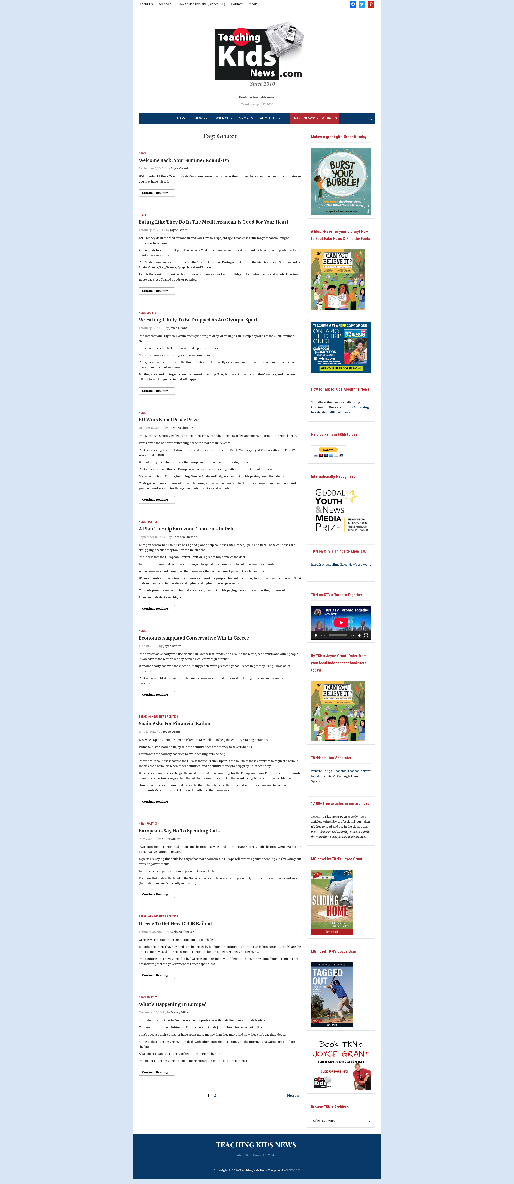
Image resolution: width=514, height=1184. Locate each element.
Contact (237, 4)
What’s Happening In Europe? (172, 1004)
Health (143, 215)
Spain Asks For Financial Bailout (175, 723)
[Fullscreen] (366, 635)
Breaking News (149, 716)
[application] (341, 623)
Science (222, 118)
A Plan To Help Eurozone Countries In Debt (187, 529)
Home (182, 118)
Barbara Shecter (180, 428)
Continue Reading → (157, 193)
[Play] (316, 635)
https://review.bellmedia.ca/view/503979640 (341, 564)
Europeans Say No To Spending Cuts (179, 831)
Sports (246, 118)
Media (253, 4)
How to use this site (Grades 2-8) (201, 4)
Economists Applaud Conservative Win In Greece (194, 638)
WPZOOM (293, 1170)
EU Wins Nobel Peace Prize (169, 420)
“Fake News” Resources (315, 118)
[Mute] (360, 635)
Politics (152, 521)
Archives (165, 4)
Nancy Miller (170, 839)
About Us (146, 4)
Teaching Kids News (256, 1144)
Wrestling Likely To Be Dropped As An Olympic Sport (198, 320)
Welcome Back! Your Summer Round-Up (184, 160)
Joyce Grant (179, 168)
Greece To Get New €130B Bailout (175, 923)
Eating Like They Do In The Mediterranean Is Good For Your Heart (214, 222)
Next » (293, 1095)
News (199, 118)
